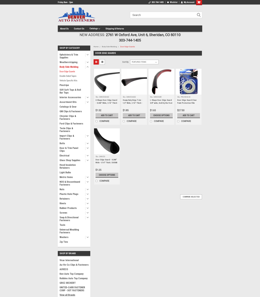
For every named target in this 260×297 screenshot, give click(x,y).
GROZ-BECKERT (68, 282)
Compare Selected (191, 197)
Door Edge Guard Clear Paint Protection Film (187, 101)
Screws (63, 212)
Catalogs (94, 28)
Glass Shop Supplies (70, 160)
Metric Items (66, 177)
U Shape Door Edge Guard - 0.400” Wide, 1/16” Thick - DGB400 (107, 103)
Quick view (107, 92)
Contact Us (79, 28)
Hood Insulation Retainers (68, 166)
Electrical (64, 155)
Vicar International (69, 260)
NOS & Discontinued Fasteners (70, 183)
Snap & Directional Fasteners (69, 219)
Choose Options (161, 115)
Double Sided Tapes (68, 76)
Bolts (62, 143)
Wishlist (173, 2)
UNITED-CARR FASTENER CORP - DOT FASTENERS (72, 289)
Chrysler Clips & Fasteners (68, 117)
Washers (64, 237)
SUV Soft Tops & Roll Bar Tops (70, 91)
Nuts (62, 189)
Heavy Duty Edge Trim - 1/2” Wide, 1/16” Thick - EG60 (132, 103)
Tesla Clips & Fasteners (66, 130)
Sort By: (125, 62)
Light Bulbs (65, 172)
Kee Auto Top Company (72, 273)
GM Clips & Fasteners (71, 111)
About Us (64, 28)
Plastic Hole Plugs (69, 194)
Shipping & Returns (114, 28)
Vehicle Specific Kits (68, 80)
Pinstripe (64, 85)
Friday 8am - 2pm (65, 2)
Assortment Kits (68, 102)
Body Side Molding (69, 66)
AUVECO (64, 269)
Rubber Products (68, 208)
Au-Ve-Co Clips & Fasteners (74, 264)
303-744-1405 (158, 2)
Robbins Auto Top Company (74, 278)
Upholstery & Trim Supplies (69, 56)
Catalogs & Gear (68, 106)
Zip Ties (64, 241)
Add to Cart (107, 115)
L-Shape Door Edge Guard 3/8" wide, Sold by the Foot (161, 101)
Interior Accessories (70, 97)
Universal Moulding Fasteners (69, 231)
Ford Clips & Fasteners (71, 123)
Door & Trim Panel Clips (69, 149)
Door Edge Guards (67, 71)
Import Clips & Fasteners (67, 137)
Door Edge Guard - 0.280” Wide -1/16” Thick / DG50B (106, 161)
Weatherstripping (68, 62)
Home (96, 47)
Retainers (65, 198)
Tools (62, 225)
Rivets (63, 203)
